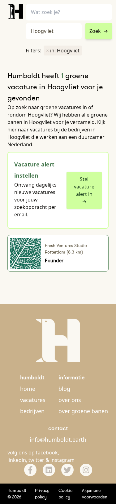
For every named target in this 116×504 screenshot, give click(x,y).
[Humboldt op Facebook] (30, 470)
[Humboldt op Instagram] (86, 470)
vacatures (32, 400)
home (27, 388)
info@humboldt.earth (58, 439)
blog (64, 388)
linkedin (16, 460)
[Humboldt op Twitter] (67, 470)
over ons (69, 400)
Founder (54, 260)
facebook (47, 452)
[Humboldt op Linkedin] (49, 470)
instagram (62, 460)
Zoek (98, 31)
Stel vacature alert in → (84, 190)
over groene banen (83, 411)
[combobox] (54, 31)
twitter (36, 460)
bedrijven (32, 411)
